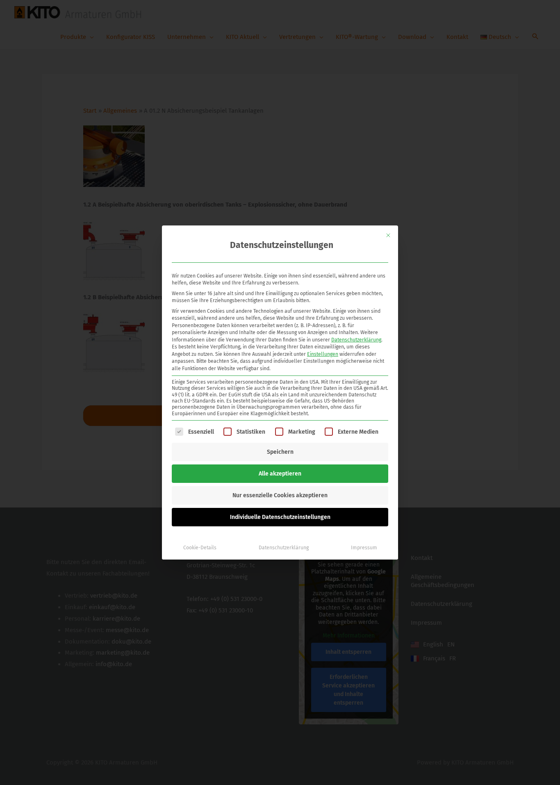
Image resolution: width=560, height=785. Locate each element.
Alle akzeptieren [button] (280, 473)
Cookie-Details (199, 548)
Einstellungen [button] (322, 354)
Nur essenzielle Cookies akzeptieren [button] (280, 495)
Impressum (364, 548)
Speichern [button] (280, 451)
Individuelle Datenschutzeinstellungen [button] (280, 517)
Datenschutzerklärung (356, 340)
